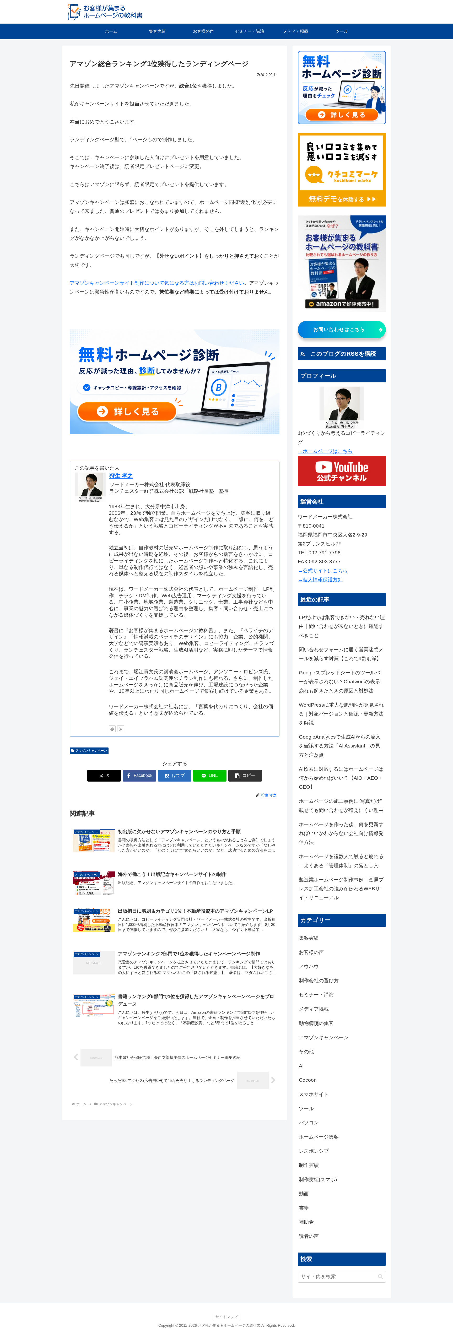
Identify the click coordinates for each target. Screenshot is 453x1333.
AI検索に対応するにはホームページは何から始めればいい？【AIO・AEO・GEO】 (341, 778)
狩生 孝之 (121, 476)
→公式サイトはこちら (323, 570)
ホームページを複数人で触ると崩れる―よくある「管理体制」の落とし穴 (341, 861)
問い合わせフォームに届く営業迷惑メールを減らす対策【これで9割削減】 (341, 654)
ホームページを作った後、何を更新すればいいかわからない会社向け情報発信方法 (341, 833)
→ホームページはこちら (325, 451)
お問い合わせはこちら (339, 329)
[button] (245, 776)
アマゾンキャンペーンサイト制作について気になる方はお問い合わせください (157, 283)
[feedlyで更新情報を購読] (112, 728)
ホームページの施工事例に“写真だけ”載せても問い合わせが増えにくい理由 (341, 805)
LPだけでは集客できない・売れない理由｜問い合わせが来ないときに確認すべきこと (342, 626)
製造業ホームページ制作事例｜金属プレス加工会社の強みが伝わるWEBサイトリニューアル (341, 888)
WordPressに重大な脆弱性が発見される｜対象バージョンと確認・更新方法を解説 (341, 713)
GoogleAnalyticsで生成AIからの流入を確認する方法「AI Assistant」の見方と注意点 (339, 745)
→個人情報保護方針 (320, 579)
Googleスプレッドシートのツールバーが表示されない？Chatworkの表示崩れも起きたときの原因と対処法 (339, 681)
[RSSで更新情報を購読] (120, 728)
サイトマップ (226, 1317)
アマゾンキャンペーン (91, 750)
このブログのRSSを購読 (340, 353)
